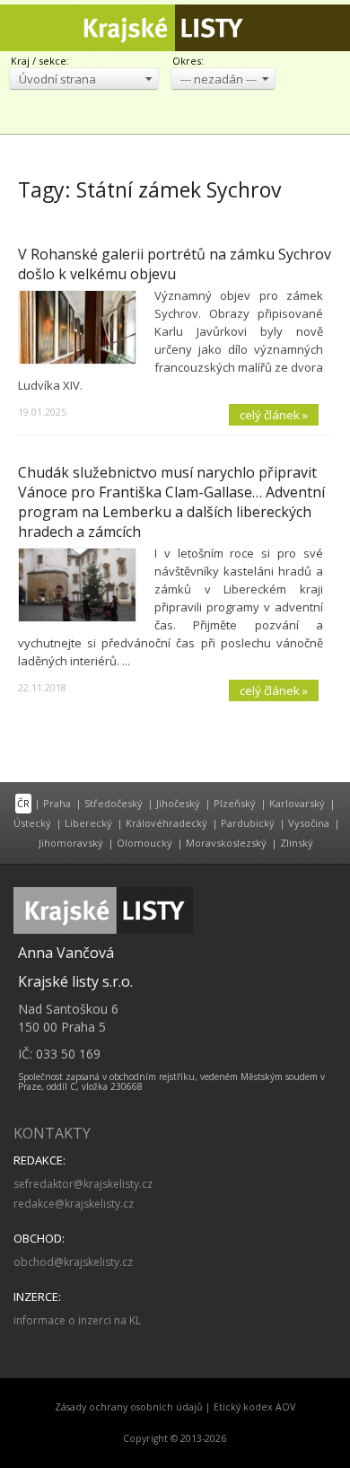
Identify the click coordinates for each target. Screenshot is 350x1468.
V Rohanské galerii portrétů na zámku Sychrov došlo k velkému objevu (174, 264)
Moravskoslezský (226, 842)
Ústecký (32, 823)
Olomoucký (144, 842)
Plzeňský (235, 803)
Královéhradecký (166, 823)
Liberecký (88, 823)
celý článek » (274, 415)
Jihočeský (178, 803)
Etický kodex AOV (254, 1407)
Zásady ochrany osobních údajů (129, 1407)
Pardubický (248, 823)
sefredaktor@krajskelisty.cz (83, 1183)
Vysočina (308, 823)
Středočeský (113, 803)
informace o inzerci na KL (77, 1320)
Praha (57, 803)
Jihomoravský (71, 842)
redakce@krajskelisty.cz (73, 1203)
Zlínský (296, 842)
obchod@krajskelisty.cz (73, 1262)
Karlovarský (297, 803)
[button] (84, 78)
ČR (23, 803)
